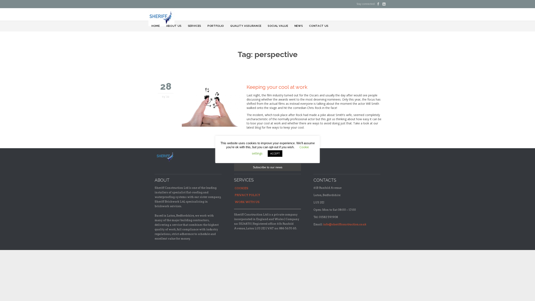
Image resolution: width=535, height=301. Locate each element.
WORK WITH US (247, 202)
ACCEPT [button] (275, 153)
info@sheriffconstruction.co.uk (344, 224)
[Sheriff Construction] (161, 17)
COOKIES (241, 188)
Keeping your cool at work (277, 87)
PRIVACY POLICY (247, 195)
